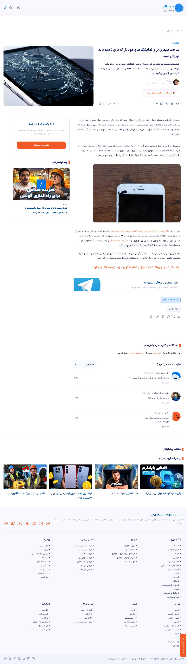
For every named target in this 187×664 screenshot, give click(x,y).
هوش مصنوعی (173, 597)
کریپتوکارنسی (173, 569)
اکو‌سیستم (44, 545)
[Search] (11, 8)
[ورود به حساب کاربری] (5, 8)
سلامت (132, 614)
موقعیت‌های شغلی (40, 622)
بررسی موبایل (86, 569)
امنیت (176, 545)
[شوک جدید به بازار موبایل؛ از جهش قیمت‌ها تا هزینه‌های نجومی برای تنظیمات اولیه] (41, 184)
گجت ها (175, 577)
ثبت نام (157, 353)
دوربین (176, 557)
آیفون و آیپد (174, 618)
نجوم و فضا (130, 625)
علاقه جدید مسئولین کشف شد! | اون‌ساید (27, 493)
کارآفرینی (88, 618)
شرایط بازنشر (43, 625)
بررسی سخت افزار (84, 561)
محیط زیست (130, 618)
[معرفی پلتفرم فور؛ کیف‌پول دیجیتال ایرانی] (161, 476)
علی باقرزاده (168, 81)
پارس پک (122, 658)
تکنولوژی (171, 30)
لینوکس (176, 633)
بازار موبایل (173, 308)
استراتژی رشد (86, 610)
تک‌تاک (45, 557)
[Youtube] (20, 523)
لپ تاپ (176, 581)
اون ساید (44, 549)
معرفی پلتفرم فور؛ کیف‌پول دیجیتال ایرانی (163, 493)
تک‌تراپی (44, 565)
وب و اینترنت (173, 641)
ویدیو (65, 204)
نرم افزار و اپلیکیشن (171, 593)
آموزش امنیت (173, 614)
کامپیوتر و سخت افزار (170, 565)
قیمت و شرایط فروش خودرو (123, 553)
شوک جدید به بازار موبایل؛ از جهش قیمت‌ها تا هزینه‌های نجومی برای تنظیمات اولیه (46, 210)
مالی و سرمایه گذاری (83, 622)
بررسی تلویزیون (85, 557)
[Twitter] (27, 523)
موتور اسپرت (130, 561)
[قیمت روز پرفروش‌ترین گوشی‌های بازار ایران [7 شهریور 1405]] (70, 476)
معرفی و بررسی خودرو (126, 557)
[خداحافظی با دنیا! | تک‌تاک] (116, 476)
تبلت (177, 553)
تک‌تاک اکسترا (42, 561)
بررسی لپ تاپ (86, 565)
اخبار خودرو (130, 549)
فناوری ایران (174, 561)
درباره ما (44, 618)
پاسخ (164, 382)
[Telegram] (34, 523)
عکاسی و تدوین (172, 629)
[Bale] (6, 523)
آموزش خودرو (129, 545)
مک (177, 637)
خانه (181, 30)
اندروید (176, 622)
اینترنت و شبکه (173, 549)
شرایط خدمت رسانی (40, 629)
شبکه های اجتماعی (171, 625)
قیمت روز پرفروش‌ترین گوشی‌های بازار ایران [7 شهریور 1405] (71, 496)
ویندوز (176, 645)
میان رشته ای (129, 622)
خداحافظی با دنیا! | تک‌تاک (125, 493)
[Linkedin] (41, 523)
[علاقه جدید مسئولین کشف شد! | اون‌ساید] (25, 476)
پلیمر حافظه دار (117, 240)
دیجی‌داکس (43, 573)
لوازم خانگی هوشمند (170, 585)
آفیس (176, 610)
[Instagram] (48, 523)
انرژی (133, 610)
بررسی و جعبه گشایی (39, 553)
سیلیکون (44, 577)
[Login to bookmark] (99, 104)
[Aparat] (13, 523)
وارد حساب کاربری (137, 353)
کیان (177, 573)
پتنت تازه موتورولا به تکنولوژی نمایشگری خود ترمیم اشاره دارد (137, 267)
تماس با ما (43, 614)
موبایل (176, 589)
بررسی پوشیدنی (85, 549)
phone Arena (169, 299)
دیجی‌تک (44, 569)
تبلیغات (45, 610)
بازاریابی (88, 614)
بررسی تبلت (87, 553)
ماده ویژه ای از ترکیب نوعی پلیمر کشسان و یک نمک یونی (141, 231)
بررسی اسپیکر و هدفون (82, 545)
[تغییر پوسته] (18, 8)
